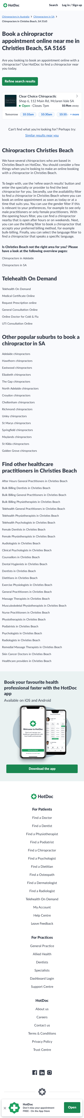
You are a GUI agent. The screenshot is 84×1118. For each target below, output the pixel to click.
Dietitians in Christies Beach (20, 578)
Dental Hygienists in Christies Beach (24, 564)
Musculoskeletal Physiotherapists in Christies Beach (34, 605)
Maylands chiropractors (17, 437)
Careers (42, 1017)
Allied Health (42, 954)
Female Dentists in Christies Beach (23, 529)
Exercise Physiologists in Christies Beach (27, 585)
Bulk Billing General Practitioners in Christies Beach (34, 495)
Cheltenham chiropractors (18, 402)
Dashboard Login (42, 978)
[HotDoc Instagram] (49, 1072)
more (74, 114)
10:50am (65, 114)
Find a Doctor (42, 817)
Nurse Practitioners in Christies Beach (26, 612)
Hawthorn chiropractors (17, 361)
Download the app (42, 768)
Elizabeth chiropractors (16, 374)
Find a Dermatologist (42, 883)
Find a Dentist (42, 826)
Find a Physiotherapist (42, 834)
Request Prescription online (19, 303)
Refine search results (20, 81)
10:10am (28, 114)
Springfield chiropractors (17, 430)
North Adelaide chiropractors (20, 388)
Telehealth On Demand (16, 289)
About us (42, 1009)
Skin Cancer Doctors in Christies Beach (26, 654)
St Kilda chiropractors (15, 444)
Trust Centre (42, 1049)
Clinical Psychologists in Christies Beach (27, 550)
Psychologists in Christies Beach (22, 633)
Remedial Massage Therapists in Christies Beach (32, 647)
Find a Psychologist (42, 858)
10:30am (46, 114)
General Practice (42, 946)
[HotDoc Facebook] (34, 1072)
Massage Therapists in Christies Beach (26, 598)
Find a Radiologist (42, 891)
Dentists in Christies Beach (19, 571)
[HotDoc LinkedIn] (42, 1072)
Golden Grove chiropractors (19, 451)
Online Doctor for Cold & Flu (20, 316)
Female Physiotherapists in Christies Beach (28, 536)
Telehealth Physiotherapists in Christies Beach (30, 515)
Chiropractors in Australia (15, 16)
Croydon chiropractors (16, 395)
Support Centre (42, 986)
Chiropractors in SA (43, 16)
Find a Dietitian (42, 866)
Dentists (42, 962)
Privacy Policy (42, 1041)
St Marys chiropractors (16, 423)
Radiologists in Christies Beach (21, 640)
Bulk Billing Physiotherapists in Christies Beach (31, 502)
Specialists (42, 970)
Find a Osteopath (42, 874)
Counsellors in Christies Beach (21, 557)
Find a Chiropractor (42, 850)
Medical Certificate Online (18, 296)
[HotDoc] (11, 5)
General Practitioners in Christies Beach (27, 592)
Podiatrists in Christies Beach (20, 626)
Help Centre (42, 915)
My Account (42, 907)
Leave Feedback (42, 923)
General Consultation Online (20, 309)
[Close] (4, 1108)
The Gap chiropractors (16, 381)
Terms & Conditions (42, 1033)
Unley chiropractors (14, 416)
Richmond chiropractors (17, 409)
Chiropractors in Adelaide (18, 258)
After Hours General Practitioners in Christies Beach (34, 481)
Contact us (42, 1025)
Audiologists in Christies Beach (21, 543)
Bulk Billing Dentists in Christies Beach (26, 488)
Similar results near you (42, 135)
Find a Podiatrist (42, 842)
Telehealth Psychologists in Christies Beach (28, 522)
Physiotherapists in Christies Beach (24, 619)
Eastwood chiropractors (17, 367)
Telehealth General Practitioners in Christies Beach (33, 509)
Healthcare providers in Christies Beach (26, 661)
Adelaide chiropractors (16, 354)
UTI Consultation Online (17, 323)
